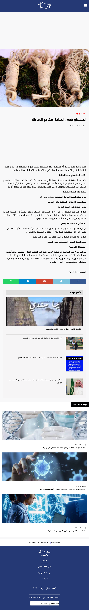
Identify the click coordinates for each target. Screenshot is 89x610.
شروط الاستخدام (44, 566)
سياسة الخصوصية (44, 572)
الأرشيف (44, 578)
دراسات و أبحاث (80, 113)
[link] (35, 588)
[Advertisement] (44, 30)
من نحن (44, 560)
